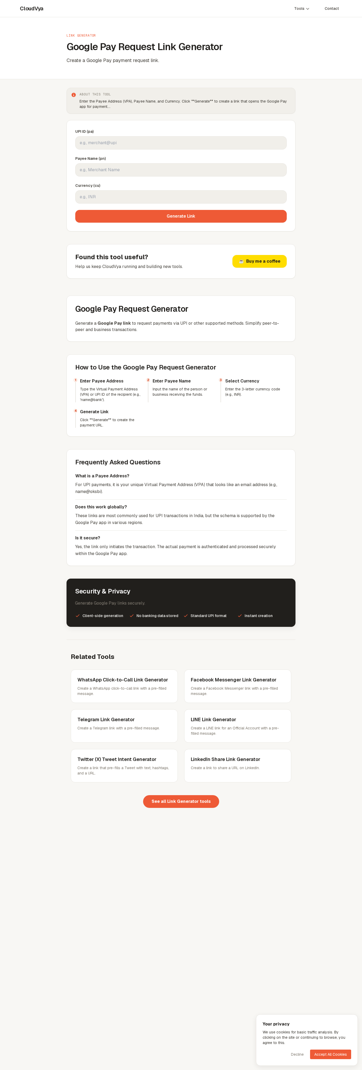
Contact (332, 8)
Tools (299, 8)
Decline (297, 1054)
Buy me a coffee (259, 261)
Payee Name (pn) (90, 158)
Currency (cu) (87, 185)
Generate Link (181, 216)
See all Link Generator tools (181, 801)
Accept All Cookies (330, 1054)
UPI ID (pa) (84, 131)
